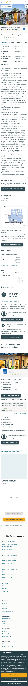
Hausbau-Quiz (6, 634)
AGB (3, 624)
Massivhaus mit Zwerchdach (10, 569)
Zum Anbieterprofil (5, 351)
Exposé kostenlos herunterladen (14, 188)
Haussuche (5, 631)
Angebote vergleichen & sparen (12, 337)
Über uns (4, 603)
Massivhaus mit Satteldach (9, 555)
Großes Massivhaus (7, 549)
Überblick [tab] (3, 42)
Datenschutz (6, 618)
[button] (25, 2)
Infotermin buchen (7, 646)
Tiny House (5, 591)
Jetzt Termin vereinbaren (10, 442)
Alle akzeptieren (14, 675)
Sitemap (4, 608)
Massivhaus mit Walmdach (9, 563)
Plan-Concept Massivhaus (16, 525)
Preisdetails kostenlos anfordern (14, 519)
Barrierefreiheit (6, 606)
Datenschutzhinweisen (10, 671)
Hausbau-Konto (6, 636)
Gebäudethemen (10, 536)
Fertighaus (5, 583)
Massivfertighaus (7, 577)
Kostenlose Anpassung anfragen (12, 244)
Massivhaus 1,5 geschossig (9, 544)
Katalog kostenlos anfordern (11, 395)
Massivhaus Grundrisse (8, 541)
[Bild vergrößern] (24, 224)
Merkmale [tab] (19, 42)
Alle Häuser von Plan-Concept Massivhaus (11, 451)
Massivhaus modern (7, 574)
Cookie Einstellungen (8, 611)
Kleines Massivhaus (7, 546)
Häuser (6, 525)
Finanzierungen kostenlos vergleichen (10, 301)
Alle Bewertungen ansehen (19, 413)
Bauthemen (21, 536)
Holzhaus (5, 586)
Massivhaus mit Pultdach (9, 560)
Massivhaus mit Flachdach (9, 558)
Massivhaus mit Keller (8, 572)
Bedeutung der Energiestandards (9, 265)
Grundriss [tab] (11, 42)
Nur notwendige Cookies (14, 683)
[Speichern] (26, 6)
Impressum (5, 621)
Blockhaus (5, 588)
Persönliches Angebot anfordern (12, 319)
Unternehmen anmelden (9, 644)
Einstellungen (14, 679)
